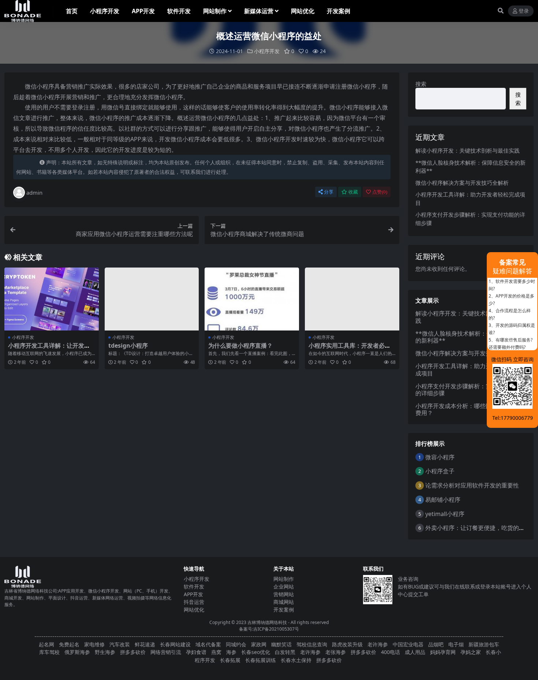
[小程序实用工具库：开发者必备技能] (352, 299)
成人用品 (415, 652)
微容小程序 (440, 457)
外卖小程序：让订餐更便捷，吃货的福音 (478, 528)
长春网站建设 (175, 644)
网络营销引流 (165, 652)
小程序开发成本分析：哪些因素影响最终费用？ (468, 409)
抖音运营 (194, 601)
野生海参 (105, 652)
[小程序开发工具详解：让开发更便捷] (51, 299)
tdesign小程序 (128, 345)
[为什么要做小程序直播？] (252, 299)
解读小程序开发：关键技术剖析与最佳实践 (467, 150)
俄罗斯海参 (77, 652)
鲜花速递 (145, 644)
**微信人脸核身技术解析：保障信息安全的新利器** (468, 336)
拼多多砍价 (133, 652)
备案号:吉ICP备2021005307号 (269, 629)
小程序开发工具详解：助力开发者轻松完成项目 (468, 369)
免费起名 (69, 644)
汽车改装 (119, 644)
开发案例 (338, 11)
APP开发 (143, 11)
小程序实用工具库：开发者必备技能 (350, 348)
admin (34, 192)
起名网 (46, 644)
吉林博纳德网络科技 (267, 622)
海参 (231, 652)
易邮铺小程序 (442, 500)
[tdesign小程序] (152, 299)
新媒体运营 (258, 11)
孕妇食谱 (196, 652)
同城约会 (236, 644)
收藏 (353, 192)
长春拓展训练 (260, 660)
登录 (524, 11)
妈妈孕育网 (443, 652)
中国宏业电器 (408, 644)
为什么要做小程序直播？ (240, 345)
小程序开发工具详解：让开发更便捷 (49, 348)
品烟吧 (436, 644)
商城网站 (283, 601)
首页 (72, 11)
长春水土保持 (296, 660)
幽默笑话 (281, 644)
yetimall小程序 (444, 514)
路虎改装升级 (347, 644)
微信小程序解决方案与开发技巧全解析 (462, 182)
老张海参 (335, 652)
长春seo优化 (255, 652)
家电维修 (94, 644)
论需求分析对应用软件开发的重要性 (472, 485)
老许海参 (377, 644)
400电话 (390, 652)
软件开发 (179, 11)
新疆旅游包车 (483, 644)
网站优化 (302, 11)
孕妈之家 (470, 652)
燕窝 (216, 652)
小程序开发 (104, 11)
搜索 (420, 83)
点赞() (379, 192)
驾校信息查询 (311, 644)
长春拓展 (230, 660)
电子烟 (456, 644)
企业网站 (283, 586)
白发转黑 (285, 652)
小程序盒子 (440, 471)
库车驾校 (49, 652)
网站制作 (215, 11)
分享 (328, 192)
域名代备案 (208, 644)
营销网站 (283, 594)
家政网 (258, 644)
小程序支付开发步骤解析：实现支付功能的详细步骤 (468, 389)
